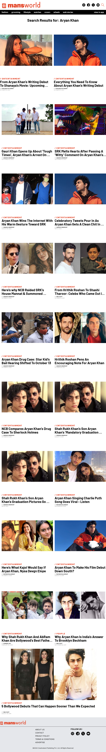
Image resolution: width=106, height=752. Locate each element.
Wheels (57, 12)
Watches (37, 12)
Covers (47, 12)
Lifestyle (27, 12)
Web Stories (68, 12)
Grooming (15, 12)
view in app (99, 12)
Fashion (5, 12)
